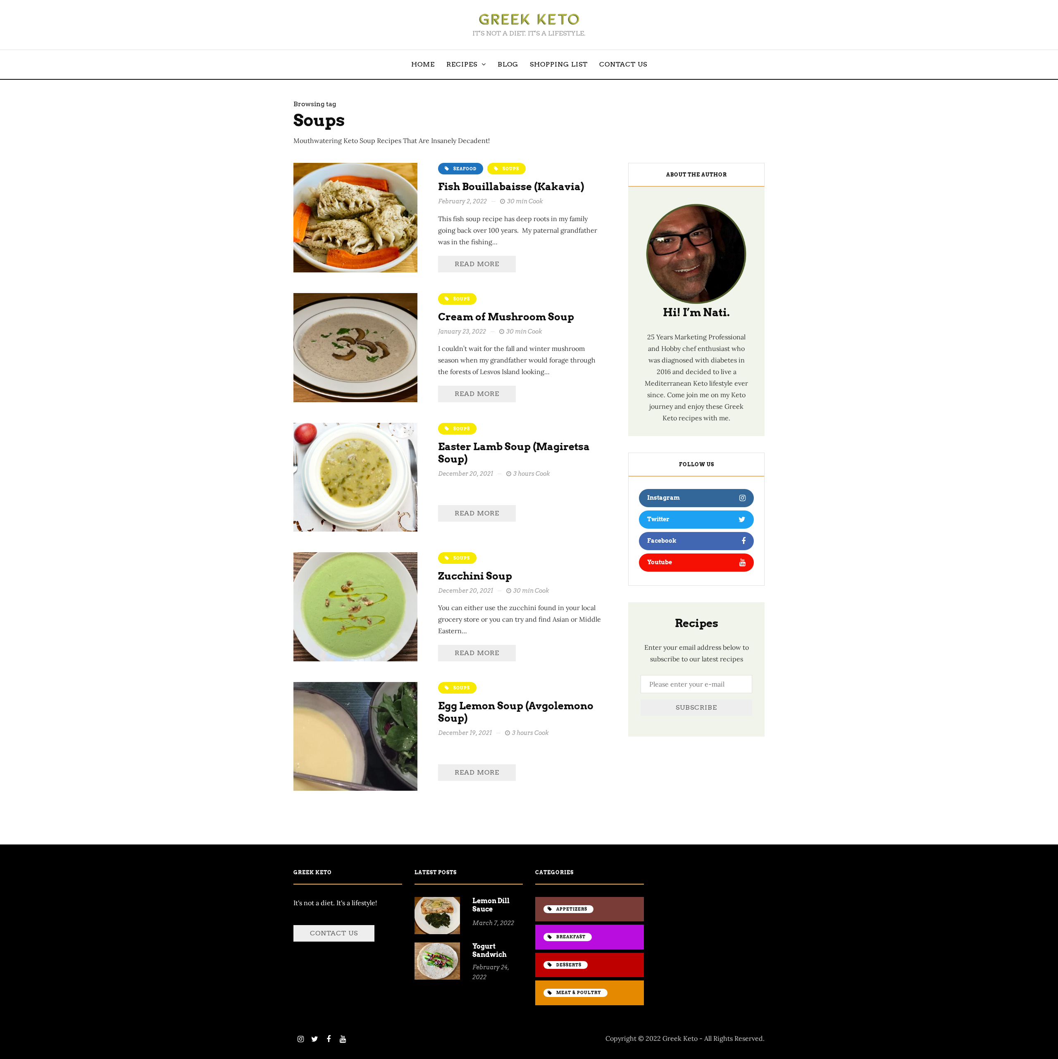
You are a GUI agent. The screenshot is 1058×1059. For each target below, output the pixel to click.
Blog (508, 64)
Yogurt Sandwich (489, 950)
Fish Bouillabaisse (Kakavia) (511, 187)
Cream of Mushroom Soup (506, 317)
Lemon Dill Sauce (491, 905)
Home (423, 64)
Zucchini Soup (475, 576)
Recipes (461, 64)
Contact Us (623, 64)
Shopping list (559, 64)
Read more (477, 264)
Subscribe (696, 707)
